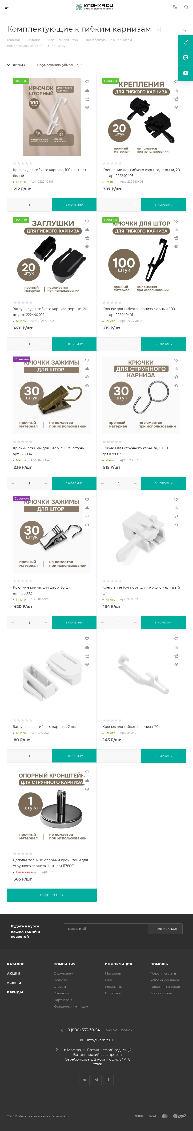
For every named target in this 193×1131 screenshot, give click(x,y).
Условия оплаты (163, 973)
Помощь (159, 964)
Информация (119, 964)
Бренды (15, 992)
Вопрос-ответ (161, 993)
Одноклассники (109, 1080)
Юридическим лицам (71, 1006)
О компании (63, 973)
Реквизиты (113, 986)
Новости (60, 980)
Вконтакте (85, 1080)
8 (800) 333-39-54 (84, 1030)
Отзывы (60, 986)
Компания (65, 964)
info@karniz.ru (100, 1040)
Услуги (14, 983)
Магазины (113, 973)
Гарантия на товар (165, 986)
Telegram (97, 1080)
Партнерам (63, 1000)
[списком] (177, 65)
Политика (113, 993)
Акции (13, 973)
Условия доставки (164, 980)
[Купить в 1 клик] (87, 98)
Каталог (15, 964)
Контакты (61, 993)
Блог (108, 980)
